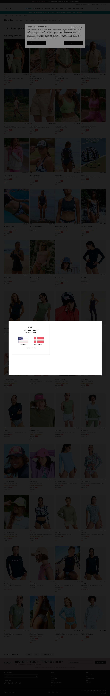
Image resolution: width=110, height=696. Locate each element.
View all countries (31, 348)
